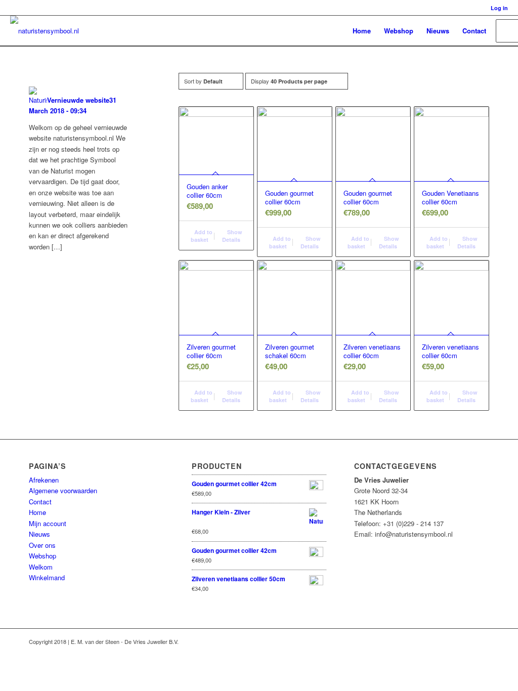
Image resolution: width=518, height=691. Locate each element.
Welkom (41, 567)
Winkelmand (47, 577)
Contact (40, 501)
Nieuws (39, 534)
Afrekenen (44, 480)
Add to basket (201, 235)
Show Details (232, 235)
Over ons (42, 545)
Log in (499, 8)
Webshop (42, 555)
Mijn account (47, 523)
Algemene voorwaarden (63, 490)
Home (37, 512)
